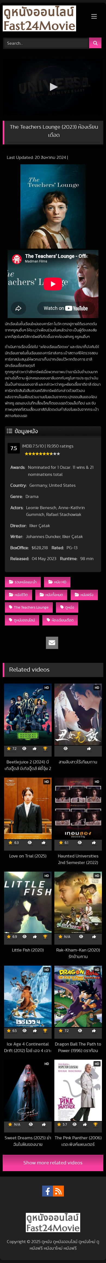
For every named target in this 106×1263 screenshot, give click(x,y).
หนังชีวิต (21, 595)
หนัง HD (60, 582)
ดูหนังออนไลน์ (24, 620)
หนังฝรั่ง (86, 595)
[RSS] (58, 1191)
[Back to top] (89, 1246)
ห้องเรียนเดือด (63, 620)
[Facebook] (47, 1191)
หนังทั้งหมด (54, 595)
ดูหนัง (69, 607)
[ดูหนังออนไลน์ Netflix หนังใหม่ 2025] (43, 19)
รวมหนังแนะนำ (25, 582)
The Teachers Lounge (31, 607)
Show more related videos (53, 1162)
